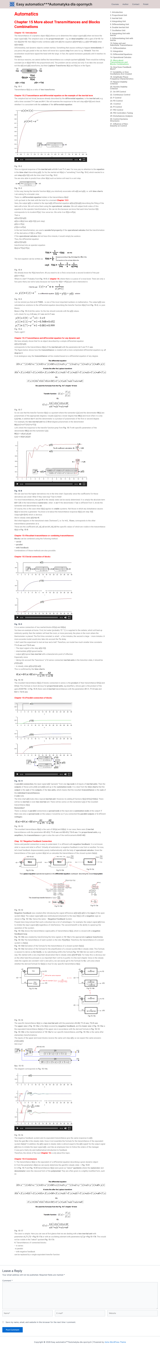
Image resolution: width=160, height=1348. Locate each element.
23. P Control (115, 98)
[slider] (49, 159)
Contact (135, 4)
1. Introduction (116, 12)
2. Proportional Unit (118, 15)
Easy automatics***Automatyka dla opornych (54, 4)
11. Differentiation (118, 48)
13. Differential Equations (121, 54)
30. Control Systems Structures (119, 120)
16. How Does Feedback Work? (120, 68)
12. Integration (116, 51)
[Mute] (80, 159)
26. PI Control (116, 107)
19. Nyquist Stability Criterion (118, 83)
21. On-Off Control (118, 92)
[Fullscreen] (84, 159)
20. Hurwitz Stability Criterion (118, 88)
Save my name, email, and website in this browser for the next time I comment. (41, 1322)
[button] (50, 135)
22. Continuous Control (120, 95)
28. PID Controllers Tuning (121, 113)
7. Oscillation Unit (117, 30)
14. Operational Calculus (120, 57)
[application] (50, 135)
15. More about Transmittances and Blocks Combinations (119, 62)
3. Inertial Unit (116, 18)
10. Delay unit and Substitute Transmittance (121, 44)
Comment (7, 1280)
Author (125, 4)
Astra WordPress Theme (115, 1342)
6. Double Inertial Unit (119, 27)
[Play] (17, 159)
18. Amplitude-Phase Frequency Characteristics (121, 78)
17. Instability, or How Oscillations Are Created (121, 73)
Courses (115, 4)
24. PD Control (116, 101)
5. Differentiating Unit (119, 24)
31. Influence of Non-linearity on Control (119, 125)
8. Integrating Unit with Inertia (120, 34)
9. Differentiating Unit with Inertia (121, 39)
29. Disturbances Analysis (121, 116)
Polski (145, 4)
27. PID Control (116, 110)
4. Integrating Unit (118, 21)
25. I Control (115, 104)
